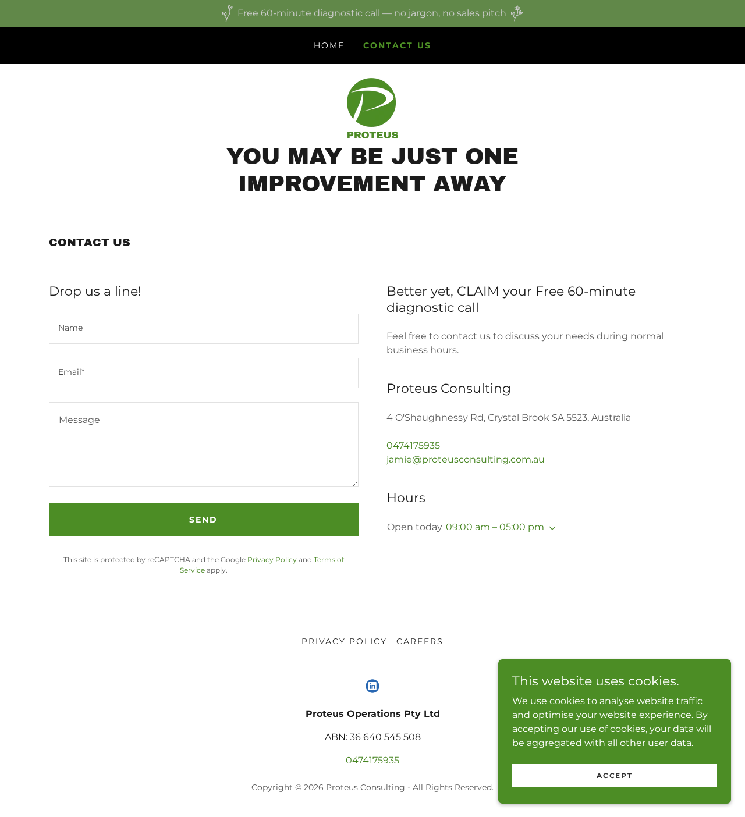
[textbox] (204, 329)
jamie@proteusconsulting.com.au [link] (465, 459)
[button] (550, 528)
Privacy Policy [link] (272, 559)
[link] (372, 107)
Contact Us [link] (397, 45)
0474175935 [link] (413, 445)
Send (203, 519)
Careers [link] (420, 641)
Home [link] (329, 45)
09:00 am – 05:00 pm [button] (495, 526)
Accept (614, 775)
